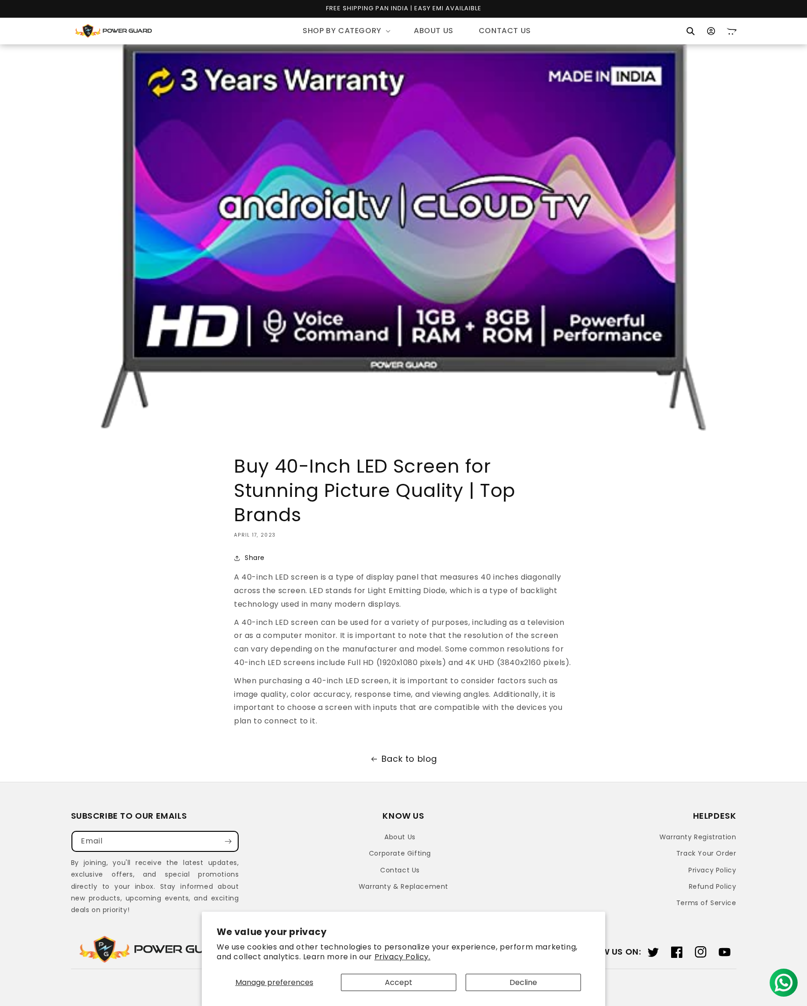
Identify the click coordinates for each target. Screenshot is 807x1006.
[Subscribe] (228, 841)
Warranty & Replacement (403, 886)
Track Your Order (706, 853)
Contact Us (400, 870)
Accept (398, 982)
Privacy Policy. (403, 956)
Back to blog (409, 759)
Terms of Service (706, 902)
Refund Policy (712, 886)
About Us (400, 837)
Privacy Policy (712, 870)
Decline (523, 982)
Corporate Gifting (400, 853)
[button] (345, 31)
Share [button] (255, 557)
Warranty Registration (697, 837)
